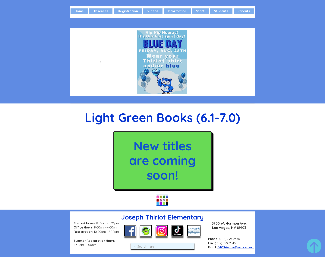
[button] (177, 11)
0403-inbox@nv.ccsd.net (235, 247)
